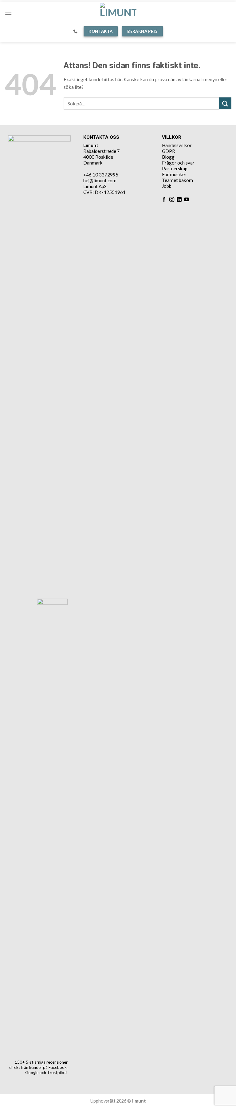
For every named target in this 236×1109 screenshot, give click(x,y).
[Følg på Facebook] (164, 199)
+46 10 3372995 (100, 174)
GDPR (168, 151)
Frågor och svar (178, 162)
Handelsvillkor (177, 145)
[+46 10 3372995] (76, 31)
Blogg (168, 157)
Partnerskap (174, 168)
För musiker (174, 174)
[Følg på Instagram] (171, 199)
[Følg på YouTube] (186, 199)
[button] (8, 12)
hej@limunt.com (99, 180)
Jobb (166, 186)
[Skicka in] (225, 103)
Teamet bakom (177, 180)
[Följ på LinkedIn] (179, 199)
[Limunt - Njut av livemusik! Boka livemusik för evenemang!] (118, 13)
